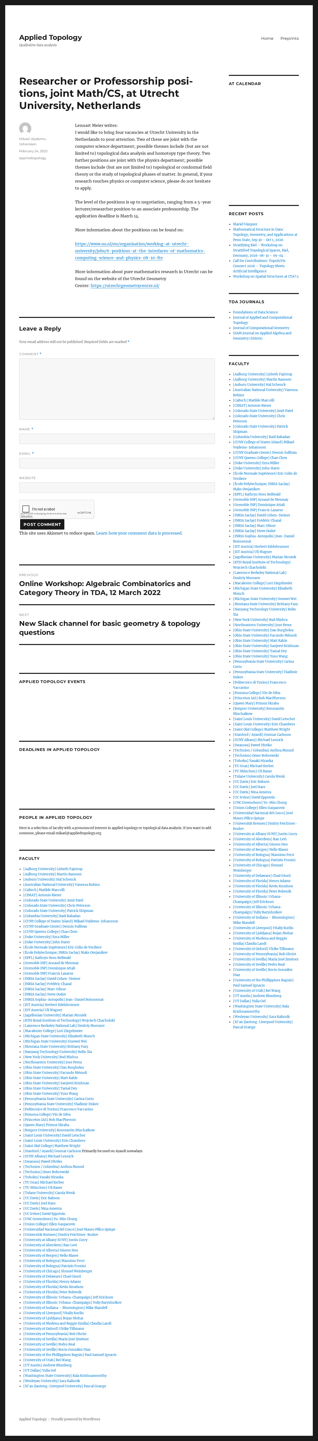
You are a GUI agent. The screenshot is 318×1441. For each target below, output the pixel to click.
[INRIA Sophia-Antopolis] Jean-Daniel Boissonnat (63, 999)
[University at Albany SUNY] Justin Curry (55, 1240)
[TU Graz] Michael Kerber (43, 1182)
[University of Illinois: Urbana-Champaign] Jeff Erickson (68, 1297)
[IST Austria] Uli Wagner (42, 1010)
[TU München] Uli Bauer (42, 1188)
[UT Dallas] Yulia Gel (39, 1370)
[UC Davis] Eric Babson (41, 1198)
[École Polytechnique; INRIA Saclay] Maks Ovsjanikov (65, 952)
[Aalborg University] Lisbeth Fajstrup (52, 869)
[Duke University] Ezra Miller (46, 937)
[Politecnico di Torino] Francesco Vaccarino (58, 1109)
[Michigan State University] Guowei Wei (55, 1041)
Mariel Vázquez (245, 224)
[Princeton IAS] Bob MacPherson (49, 1120)
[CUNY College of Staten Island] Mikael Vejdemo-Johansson (70, 921)
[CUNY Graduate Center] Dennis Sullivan (55, 926)
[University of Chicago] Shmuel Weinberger (57, 1271)
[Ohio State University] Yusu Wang (50, 1094)
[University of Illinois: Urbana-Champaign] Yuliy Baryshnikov (72, 1302)
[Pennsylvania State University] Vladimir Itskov (60, 1104)
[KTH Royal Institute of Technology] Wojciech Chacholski (69, 1020)
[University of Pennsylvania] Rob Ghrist (54, 1334)
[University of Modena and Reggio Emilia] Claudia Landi (67, 1323)
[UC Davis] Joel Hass (39, 1203)
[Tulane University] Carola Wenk (49, 1193)
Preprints (289, 38)
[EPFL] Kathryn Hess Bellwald (47, 958)
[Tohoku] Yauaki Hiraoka (43, 1177)
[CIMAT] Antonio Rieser (42, 895)
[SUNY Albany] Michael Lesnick (48, 1156)
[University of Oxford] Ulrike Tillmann (53, 1329)
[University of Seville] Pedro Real (49, 1344)
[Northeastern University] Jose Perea (52, 1062)
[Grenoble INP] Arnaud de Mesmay (51, 963)
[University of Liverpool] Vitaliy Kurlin (53, 1313)
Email (26, 453)
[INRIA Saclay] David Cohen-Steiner (51, 979)
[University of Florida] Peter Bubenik (52, 1292)
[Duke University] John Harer (46, 942)
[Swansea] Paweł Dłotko (42, 1161)
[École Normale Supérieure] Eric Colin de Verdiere (62, 947)
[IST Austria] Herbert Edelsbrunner (51, 1005)
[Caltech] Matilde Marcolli (44, 890)
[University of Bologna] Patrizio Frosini (54, 1266)
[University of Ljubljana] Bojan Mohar (53, 1318)
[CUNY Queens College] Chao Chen (50, 932)
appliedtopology (32, 158)
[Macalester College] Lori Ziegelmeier (53, 1031)
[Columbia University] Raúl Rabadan (51, 916)
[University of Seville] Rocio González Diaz (56, 1349)
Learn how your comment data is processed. (139, 533)
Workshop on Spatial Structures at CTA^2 (266, 276)
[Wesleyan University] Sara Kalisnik (51, 1381)
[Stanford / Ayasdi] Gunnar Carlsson (52, 1151)
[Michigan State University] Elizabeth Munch (59, 1036)
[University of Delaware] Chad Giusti (52, 1276)
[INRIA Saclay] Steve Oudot (44, 994)
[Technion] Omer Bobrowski (46, 1172)
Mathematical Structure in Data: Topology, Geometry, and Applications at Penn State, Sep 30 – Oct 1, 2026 (265, 234)
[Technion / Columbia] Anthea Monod (53, 1167)
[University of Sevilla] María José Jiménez (56, 1339)
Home (267, 38)
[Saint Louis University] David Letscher (54, 1135)
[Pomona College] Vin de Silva (47, 1114)
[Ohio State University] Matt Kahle (50, 1078)
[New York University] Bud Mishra (50, 1057)
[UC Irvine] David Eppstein (44, 1214)
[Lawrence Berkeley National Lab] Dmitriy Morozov (64, 1026)
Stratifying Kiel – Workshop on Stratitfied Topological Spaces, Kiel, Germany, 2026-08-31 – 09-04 (261, 250)
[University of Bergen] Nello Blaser (51, 1255)
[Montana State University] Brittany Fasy (55, 1046)
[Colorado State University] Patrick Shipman (58, 911)
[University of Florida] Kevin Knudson (53, 1287)
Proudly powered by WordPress (75, 1419)
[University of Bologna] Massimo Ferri (53, 1261)
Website (27, 478)
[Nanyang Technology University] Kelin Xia (57, 1052)
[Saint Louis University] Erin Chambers (54, 1141)
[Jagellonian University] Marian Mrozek (54, 1015)
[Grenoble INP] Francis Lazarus (48, 973)
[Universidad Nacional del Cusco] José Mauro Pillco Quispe (69, 1229)
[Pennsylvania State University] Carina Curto (58, 1099)
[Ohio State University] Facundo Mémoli (55, 1073)
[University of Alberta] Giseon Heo (50, 1250)
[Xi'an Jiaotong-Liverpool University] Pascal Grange (64, 1386)
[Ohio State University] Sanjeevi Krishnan (56, 1083)
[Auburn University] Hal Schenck (49, 879)
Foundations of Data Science (255, 312)
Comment (30, 354)
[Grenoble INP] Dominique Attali (49, 968)
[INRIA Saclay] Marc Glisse (44, 989)
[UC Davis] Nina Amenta (42, 1208)
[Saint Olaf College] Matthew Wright (51, 1146)
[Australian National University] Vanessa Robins (61, 885)
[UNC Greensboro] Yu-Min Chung (50, 1219)
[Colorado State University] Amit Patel (53, 900)
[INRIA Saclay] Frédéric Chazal (47, 984)
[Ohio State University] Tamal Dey (50, 1088)
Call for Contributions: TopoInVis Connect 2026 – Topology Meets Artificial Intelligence (259, 266)
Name (26, 429)
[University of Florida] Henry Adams (52, 1282)
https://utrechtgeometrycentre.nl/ (125, 285)
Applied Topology (50, 37)
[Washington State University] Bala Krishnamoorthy (65, 1376)
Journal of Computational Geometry (261, 328)
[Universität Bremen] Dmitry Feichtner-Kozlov (60, 1235)
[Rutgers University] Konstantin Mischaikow (59, 1130)
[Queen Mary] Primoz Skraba (46, 1125)
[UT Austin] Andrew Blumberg (47, 1365)
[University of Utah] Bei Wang (47, 1360)
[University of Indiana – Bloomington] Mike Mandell (65, 1308)
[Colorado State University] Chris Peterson (56, 905)
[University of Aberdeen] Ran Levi (50, 1245)
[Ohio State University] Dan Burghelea (53, 1067)
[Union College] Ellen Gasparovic (49, 1224)
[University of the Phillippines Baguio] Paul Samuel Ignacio (70, 1355)
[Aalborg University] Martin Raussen (52, 874)
